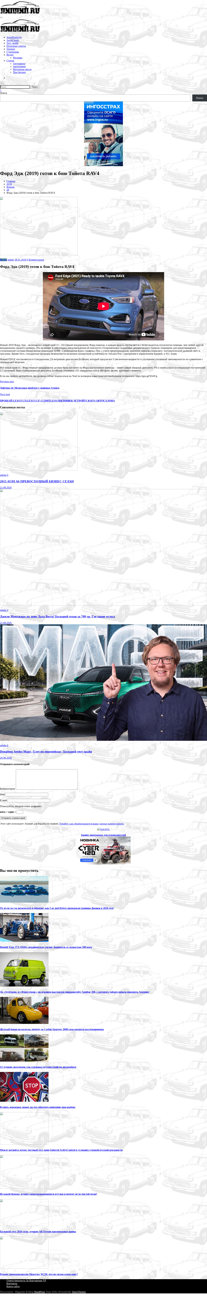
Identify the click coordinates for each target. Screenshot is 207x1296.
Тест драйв (12, 43)
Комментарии (8, 788)
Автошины (19, 63)
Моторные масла (22, 69)
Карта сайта (13, 1286)
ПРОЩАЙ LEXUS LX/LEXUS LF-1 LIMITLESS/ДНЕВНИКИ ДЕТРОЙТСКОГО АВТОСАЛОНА (57, 400)
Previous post (7, 381)
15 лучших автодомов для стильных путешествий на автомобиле (38, 1067)
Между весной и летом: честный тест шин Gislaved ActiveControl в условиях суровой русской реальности (61, 1150)
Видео (9, 54)
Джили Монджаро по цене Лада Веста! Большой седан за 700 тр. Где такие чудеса (57, 616)
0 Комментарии (35, 259)
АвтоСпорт (12, 40)
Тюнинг (10, 49)
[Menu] (1, 17)
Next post (5, 394)
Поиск (3, 93)
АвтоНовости (14, 37)
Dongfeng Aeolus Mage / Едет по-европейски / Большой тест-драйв (46, 751)
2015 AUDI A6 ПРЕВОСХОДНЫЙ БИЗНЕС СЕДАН (37, 481)
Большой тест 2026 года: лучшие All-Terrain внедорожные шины (38, 1231)
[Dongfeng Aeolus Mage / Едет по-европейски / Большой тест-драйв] (103, 740)
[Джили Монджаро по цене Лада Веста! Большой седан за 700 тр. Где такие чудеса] (103, 604)
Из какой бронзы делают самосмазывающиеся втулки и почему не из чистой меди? (48, 1194)
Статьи (10, 60)
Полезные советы (16, 46)
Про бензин (19, 72)
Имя (2, 794)
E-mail (3, 800)
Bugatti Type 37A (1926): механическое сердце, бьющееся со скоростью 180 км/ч (46, 947)
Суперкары (12, 51)
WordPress (39, 1291)
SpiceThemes (79, 1291)
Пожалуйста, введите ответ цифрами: (21, 806)
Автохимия (19, 66)
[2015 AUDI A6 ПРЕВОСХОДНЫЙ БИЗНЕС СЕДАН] (39, 469)
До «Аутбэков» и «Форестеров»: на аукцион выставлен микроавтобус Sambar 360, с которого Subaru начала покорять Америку (74, 992)
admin (11, 259)
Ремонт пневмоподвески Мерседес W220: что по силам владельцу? (39, 1274)
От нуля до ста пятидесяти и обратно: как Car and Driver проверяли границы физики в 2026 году (57, 908)
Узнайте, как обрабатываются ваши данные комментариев (91, 823)
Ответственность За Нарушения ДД (26, 1280)
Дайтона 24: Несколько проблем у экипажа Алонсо (29, 387)
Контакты (11, 1283)
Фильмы (17, 57)
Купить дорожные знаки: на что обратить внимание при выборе (37, 1107)
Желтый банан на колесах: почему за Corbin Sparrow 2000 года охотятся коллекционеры (52, 1029)
